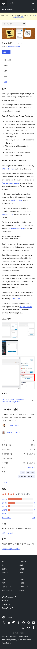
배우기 (4, 579)
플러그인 (23, 569)
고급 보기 (5, 482)
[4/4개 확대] (32, 359)
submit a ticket (7, 214)
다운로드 (6, 52)
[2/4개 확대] (32, 325)
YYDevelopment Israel (16, 228)
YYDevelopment (14, 46)
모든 (33, 518)
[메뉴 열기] (33, 3)
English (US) (31, 467)
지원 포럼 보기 (7, 533)
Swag (23, 590)
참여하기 (23, 579)
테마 (21, 565)
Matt (5, 601)
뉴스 (3, 565)
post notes (31, 476)
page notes (22, 476)
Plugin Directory (7, 9)
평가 (6, 65)
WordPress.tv (8, 590)
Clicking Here (16, 299)
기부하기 (24, 587)
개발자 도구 (6, 587)
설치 (6, 71)
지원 (5, 82)
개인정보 (5, 572)
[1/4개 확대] (15, 325)
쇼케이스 (23, 561)
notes (32, 472)
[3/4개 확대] (15, 343)
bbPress (6, 604)
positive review (16, 200)
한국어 (9, 617)
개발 (6, 76)
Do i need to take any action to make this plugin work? (13, 401)
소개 (3, 561)
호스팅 (4, 569)
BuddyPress (7, 608)
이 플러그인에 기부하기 (11, 549)
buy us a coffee (26, 307)
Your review (6, 518)
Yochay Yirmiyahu (13, 432)
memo (23, 472)
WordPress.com (9, 597)
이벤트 (22, 583)
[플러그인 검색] (24, 24)
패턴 (21, 572)
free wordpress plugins (10, 183)
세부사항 (7, 60)
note (27, 472)
